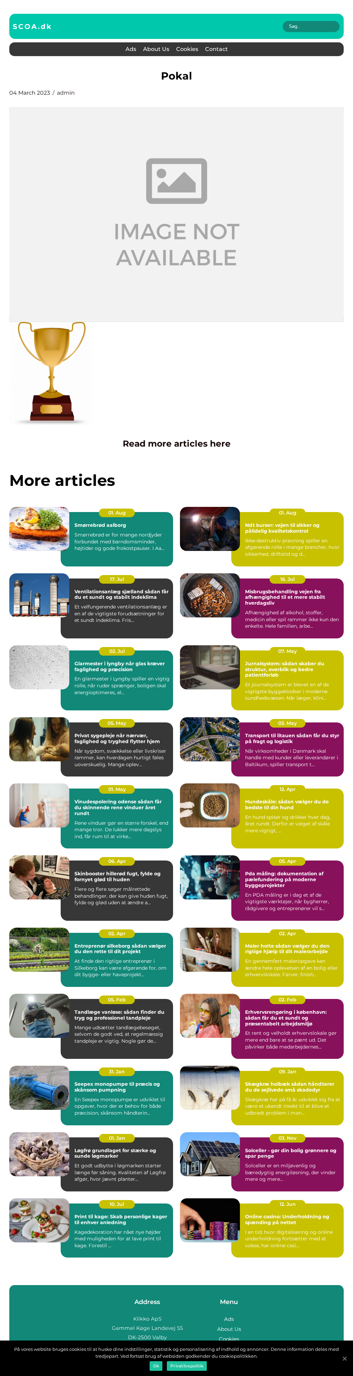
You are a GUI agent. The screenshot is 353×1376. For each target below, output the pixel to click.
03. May (287, 723)
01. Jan (117, 1138)
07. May (287, 651)
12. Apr (287, 789)
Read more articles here (177, 443)
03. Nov (287, 1138)
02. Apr (116, 933)
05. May (117, 723)
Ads (130, 49)
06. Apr (117, 861)
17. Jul (117, 579)
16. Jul (287, 579)
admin (66, 93)
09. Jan (287, 1072)
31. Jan (117, 1072)
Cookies (187, 49)
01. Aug (117, 513)
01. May (117, 789)
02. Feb (287, 1000)
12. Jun (288, 1204)
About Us (156, 49)
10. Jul (117, 1204)
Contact (216, 49)
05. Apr (287, 861)
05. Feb (117, 1000)
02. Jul (117, 651)
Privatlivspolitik (186, 1365)
